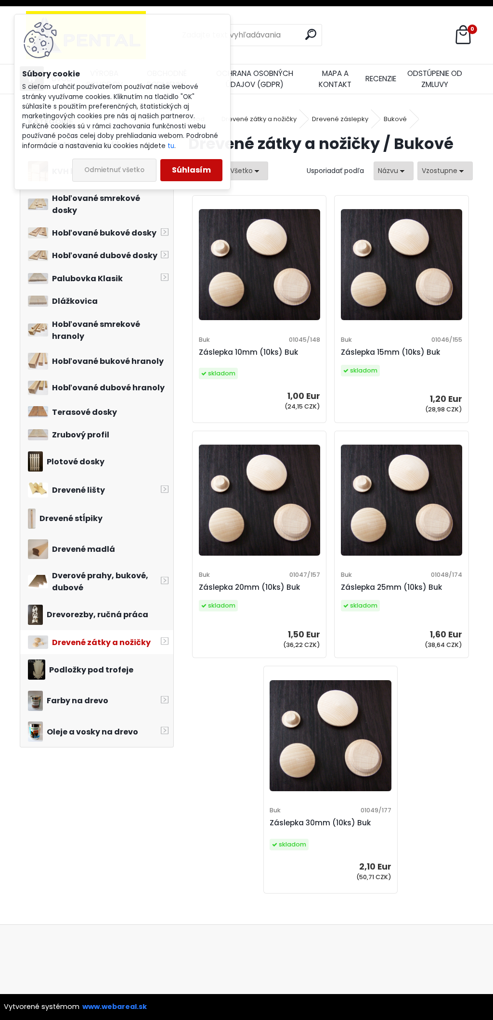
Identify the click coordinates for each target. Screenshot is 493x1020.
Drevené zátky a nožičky (259, 119)
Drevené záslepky (340, 119)
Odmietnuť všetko (114, 169)
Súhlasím (191, 169)
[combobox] (394, 171)
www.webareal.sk (114, 1006)
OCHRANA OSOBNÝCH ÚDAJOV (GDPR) (254, 78)
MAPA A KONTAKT (335, 78)
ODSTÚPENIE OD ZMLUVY (434, 78)
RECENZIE (380, 79)
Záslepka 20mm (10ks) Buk (249, 587)
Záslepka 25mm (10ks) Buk (391, 587)
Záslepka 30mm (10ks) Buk (320, 823)
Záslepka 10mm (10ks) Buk (248, 352)
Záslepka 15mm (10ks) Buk (390, 352)
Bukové (395, 119)
